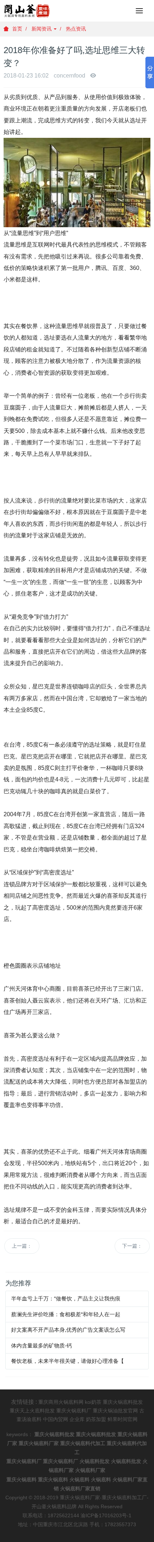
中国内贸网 (55, 1419)
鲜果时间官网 (122, 1419)
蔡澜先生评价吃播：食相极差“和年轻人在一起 (65, 1314)
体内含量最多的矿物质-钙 (41, 1345)
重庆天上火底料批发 (32, 1411)
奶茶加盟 (96, 1419)
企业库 (77, 1419)
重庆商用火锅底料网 (60, 1402)
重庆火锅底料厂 (73, 1411)
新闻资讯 (42, 29)
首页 (17, 29)
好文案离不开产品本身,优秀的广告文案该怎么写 (68, 1330)
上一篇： (22, 1246)
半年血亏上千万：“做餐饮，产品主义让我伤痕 (65, 1298)
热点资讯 (76, 29)
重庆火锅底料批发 (123, 1402)
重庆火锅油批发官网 (115, 1411)
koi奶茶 (93, 1402)
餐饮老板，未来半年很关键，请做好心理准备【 (67, 1361)
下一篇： (132, 1246)
